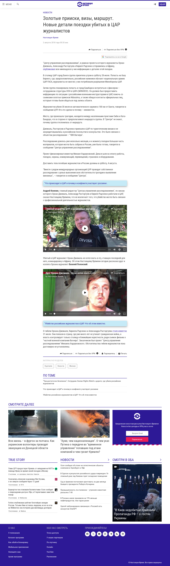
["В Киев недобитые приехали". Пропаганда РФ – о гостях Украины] (137, 493)
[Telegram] (155, 4)
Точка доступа (53, 533)
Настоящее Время (50, 37)
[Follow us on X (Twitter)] (93, 534)
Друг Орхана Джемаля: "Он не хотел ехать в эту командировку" (79, 273)
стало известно (120, 331)
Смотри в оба (123, 460)
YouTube (50, 552)
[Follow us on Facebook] (87, 534)
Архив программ (15, 556)
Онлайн (50, 547)
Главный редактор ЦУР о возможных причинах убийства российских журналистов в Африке (94, 208)
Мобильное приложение (18, 547)
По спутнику (52, 542)
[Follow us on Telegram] (111, 534)
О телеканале (14, 533)
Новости (47, 12)
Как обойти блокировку (18, 542)
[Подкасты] (122, 534)
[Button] (94, 49)
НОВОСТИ (67, 460)
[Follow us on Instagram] (105, 534)
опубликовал (49, 69)
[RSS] (116, 534)
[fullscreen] (124, 249)
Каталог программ (16, 538)
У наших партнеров (55, 538)
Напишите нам (14, 552)
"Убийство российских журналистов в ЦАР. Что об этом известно (74, 323)
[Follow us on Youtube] (99, 534)
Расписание (52, 556)
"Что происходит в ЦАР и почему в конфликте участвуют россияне (75, 183)
